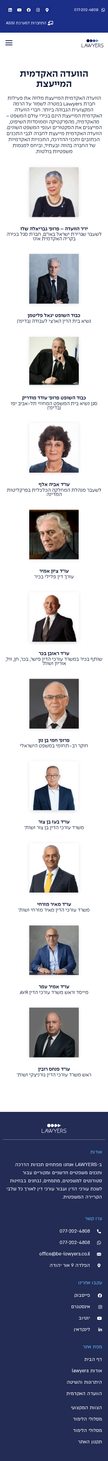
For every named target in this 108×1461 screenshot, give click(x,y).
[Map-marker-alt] (47, 10)
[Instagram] (38, 10)
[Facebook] (28, 10)
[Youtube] (19, 10)
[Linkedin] (10, 10)
